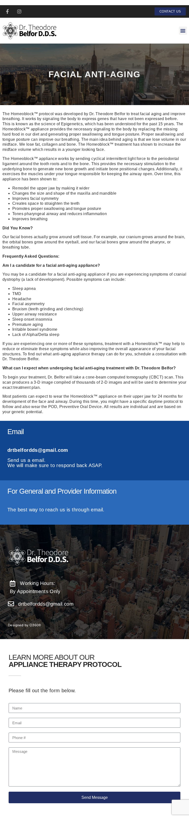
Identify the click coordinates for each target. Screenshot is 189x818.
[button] (183, 31)
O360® (35, 625)
